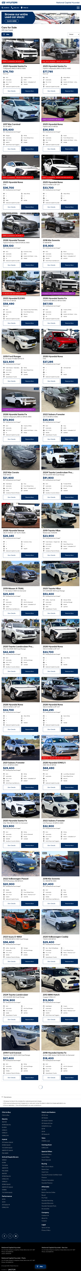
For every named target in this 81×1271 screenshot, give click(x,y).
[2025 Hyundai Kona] (60, 109)
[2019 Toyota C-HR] (21, 1096)
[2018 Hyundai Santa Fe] (60, 1037)
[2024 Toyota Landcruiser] (21, 979)
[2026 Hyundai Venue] (21, 515)
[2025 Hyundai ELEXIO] (21, 283)
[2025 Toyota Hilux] (60, 573)
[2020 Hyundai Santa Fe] (21, 805)
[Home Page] (9, 2)
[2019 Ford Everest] (21, 1037)
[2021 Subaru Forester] (21, 747)
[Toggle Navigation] (78, 7)
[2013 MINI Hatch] (60, 979)
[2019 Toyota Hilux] (60, 515)
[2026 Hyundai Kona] (60, 341)
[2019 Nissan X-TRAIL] (21, 573)
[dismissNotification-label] (77, 1250)
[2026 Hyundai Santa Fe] (60, 283)
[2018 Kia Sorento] (60, 225)
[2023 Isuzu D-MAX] (21, 921)
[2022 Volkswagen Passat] (21, 863)
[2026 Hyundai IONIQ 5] (60, 747)
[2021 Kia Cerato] (21, 457)
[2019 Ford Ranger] (21, 341)
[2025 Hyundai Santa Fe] (21, 51)
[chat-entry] (74, 1262)
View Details (12, 91)
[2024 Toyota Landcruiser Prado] (60, 457)
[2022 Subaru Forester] (60, 399)
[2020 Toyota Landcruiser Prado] (21, 631)
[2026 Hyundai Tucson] (21, 225)
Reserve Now (29, 91)
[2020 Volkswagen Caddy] (60, 921)
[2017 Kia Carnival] (21, 109)
